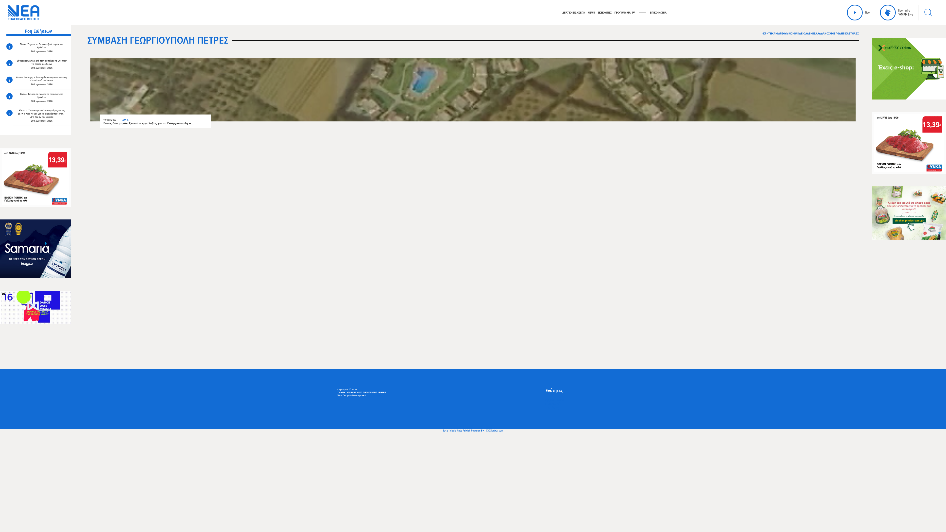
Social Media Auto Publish (457, 430)
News (591, 12)
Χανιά (776, 33)
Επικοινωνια (658, 12)
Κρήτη (767, 33)
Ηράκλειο (799, 33)
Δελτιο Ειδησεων (573, 12)
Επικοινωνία (553, 404)
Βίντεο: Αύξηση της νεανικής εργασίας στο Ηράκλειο (41, 96)
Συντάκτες (552, 408)
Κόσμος (830, 33)
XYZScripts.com (494, 430)
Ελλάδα (819, 33)
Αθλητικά (842, 33)
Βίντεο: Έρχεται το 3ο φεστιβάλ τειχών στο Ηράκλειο (42, 46)
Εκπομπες (605, 12)
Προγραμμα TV (624, 12)
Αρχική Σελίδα (554, 400)
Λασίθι (809, 33)
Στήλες (854, 33)
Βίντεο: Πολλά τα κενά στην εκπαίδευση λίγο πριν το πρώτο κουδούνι (42, 62)
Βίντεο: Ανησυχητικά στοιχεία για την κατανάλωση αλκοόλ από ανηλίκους (41, 79)
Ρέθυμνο (786, 33)
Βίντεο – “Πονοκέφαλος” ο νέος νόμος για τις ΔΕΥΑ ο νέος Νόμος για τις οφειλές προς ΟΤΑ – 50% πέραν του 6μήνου (42, 113)
